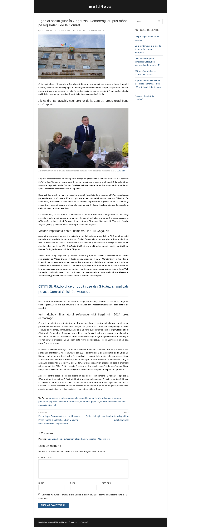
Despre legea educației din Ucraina (147, 38)
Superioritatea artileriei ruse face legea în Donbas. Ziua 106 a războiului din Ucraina (148, 83)
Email (73, 483)
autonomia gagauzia (89, 401)
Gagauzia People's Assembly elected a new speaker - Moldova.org (79, 439)
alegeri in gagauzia (88, 398)
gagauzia (42, 405)
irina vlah (52, 405)
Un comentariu (97, 31)
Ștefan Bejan (46, 31)
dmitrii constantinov (117, 401)
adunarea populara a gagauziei (63, 398)
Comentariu (45, 458)
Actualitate (80, 31)
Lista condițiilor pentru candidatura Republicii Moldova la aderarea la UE (147, 61)
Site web (106, 483)
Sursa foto (121, 171)
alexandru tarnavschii (69, 401)
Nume (41, 483)
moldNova (100, 7)
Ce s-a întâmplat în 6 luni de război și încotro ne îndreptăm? (148, 49)
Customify (84, 522)
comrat (103, 401)
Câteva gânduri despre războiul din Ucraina (145, 73)
